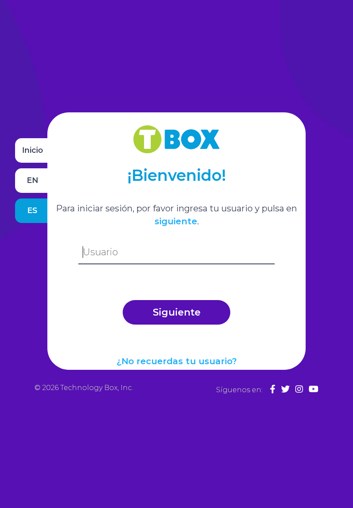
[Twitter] (285, 389)
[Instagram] (299, 389)
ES (32, 210)
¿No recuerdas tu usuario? (177, 361)
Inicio (32, 150)
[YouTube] (314, 389)
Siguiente (177, 312)
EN (32, 180)
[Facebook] (273, 389)
